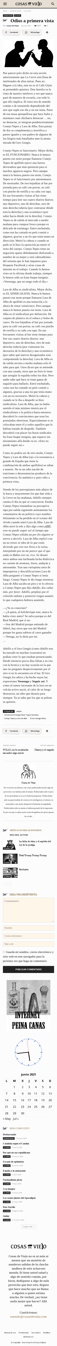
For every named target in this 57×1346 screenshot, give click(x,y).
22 (14, 1107)
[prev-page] (5, 884)
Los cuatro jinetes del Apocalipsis (19, 1198)
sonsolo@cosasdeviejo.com (28, 1317)
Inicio (5, 11)
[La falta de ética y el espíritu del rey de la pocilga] (10, 845)
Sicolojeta (24, 870)
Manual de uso (10, 1333)
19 (42, 1100)
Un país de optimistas (13, 1161)
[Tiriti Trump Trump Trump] (10, 859)
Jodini (6, 1216)
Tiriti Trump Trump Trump (33, 856)
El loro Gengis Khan (38, 718)
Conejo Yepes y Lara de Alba (15, 718)
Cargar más (27, 1226)
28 (6, 1113)
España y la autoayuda (14, 1171)
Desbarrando (15, 11)
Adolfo (19, 711)
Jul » (16, 1119)
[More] (47, 32)
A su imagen (9, 1189)
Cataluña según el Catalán (16, 1143)
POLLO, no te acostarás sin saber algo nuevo (15, 751)
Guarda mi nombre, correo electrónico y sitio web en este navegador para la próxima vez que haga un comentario (28, 956)
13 (50, 1094)
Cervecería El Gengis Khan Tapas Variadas (21, 715)
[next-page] (9, 884)
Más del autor (19, 835)
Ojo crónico (35, 1333)
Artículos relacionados (25, 830)
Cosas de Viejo (12, 26)
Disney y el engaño (44, 750)
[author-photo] (28, 778)
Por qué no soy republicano (16, 1152)
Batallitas (46, 1333)
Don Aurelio (9, 1207)
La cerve (27, 11)
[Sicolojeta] (10, 873)
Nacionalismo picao (12, 1180)
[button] (5, 4)
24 (29, 1107)
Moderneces (28, 1337)
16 (22, 1100)
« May (7, 1119)
